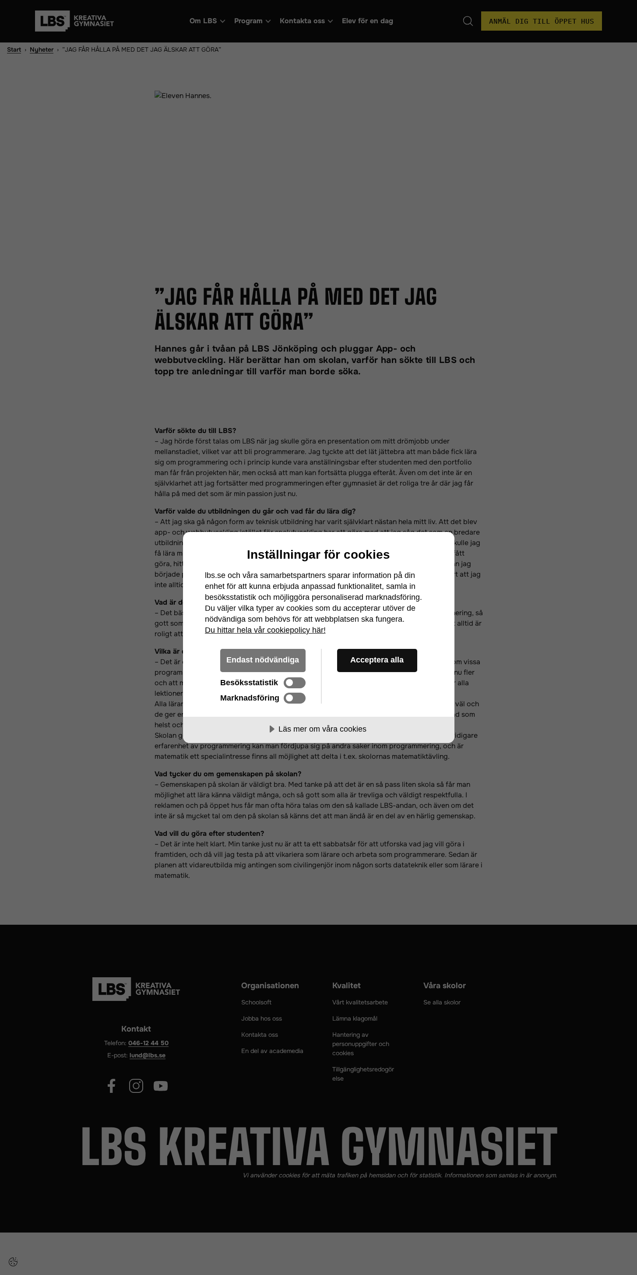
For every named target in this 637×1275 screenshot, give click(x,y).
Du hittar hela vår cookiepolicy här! (265, 630)
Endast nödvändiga (262, 659)
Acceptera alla (377, 659)
